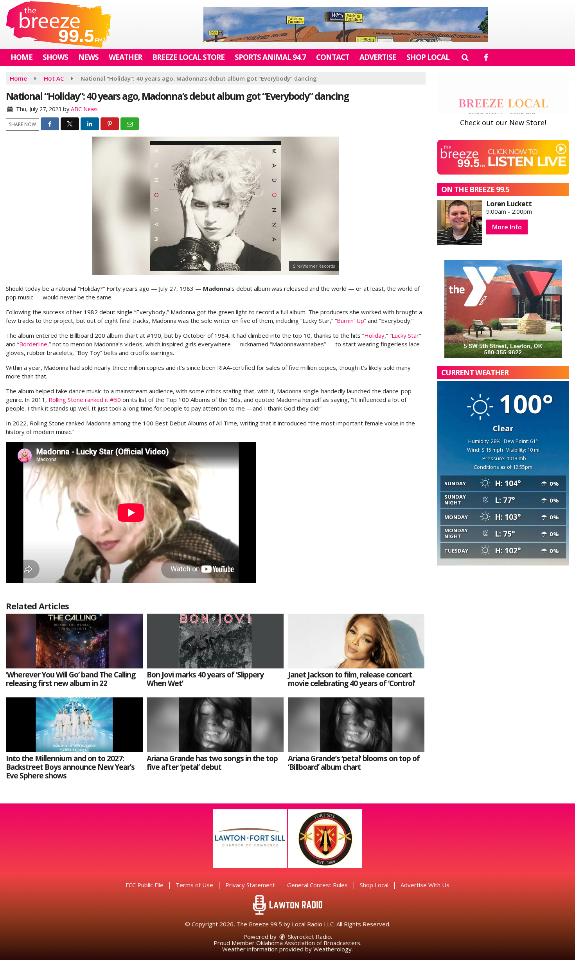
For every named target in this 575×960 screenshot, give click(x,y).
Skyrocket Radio (308, 936)
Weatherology (332, 949)
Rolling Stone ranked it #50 (85, 399)
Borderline (33, 344)
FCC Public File (145, 885)
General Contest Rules (317, 885)
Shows (55, 57)
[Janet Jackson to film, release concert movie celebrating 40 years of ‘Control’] (356, 641)
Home (21, 57)
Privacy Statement (250, 885)
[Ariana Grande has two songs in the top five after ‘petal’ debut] (215, 724)
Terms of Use (194, 885)
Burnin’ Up (350, 320)
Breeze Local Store (188, 57)
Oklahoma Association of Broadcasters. (308, 943)
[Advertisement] (345, 24)
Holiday (374, 335)
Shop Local (427, 57)
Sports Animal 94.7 (270, 57)
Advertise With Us (425, 885)
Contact (332, 57)
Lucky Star (405, 335)
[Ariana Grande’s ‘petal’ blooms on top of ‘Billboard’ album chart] (356, 724)
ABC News (84, 109)
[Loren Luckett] (459, 222)
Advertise (377, 57)
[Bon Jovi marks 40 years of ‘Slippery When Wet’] (215, 641)
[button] (465, 57)
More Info (507, 227)
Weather (125, 57)
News (88, 57)
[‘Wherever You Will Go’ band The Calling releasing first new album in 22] (74, 641)
